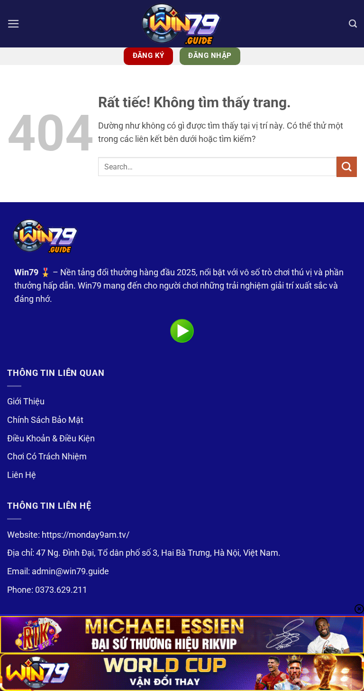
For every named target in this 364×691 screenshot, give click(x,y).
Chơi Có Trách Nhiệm (47, 456)
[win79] (182, 23)
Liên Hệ (21, 475)
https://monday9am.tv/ (85, 535)
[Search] (353, 23)
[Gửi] (347, 167)
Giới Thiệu (26, 401)
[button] (13, 23)
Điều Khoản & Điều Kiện (51, 438)
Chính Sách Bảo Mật (45, 420)
